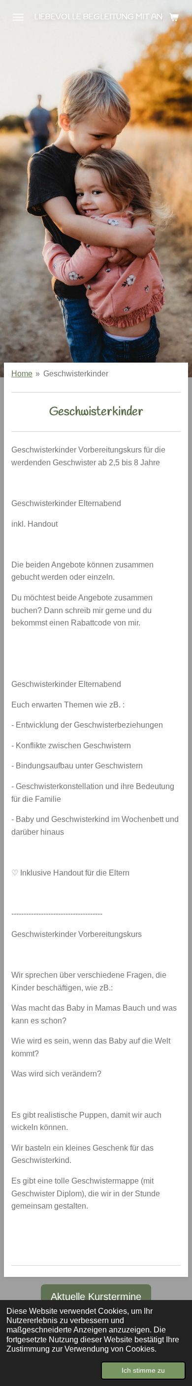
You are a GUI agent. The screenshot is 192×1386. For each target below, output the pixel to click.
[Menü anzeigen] (18, 17)
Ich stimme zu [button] (143, 1370)
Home (21, 373)
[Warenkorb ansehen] (174, 17)
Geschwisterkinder (75, 373)
